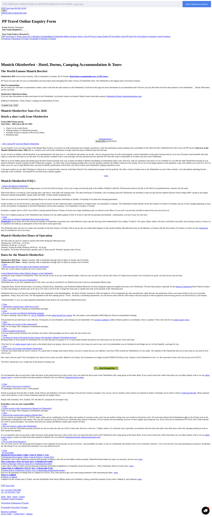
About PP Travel (127, 36)
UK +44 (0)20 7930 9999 (11, 490)
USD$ (23, 13)
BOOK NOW (20, 8)
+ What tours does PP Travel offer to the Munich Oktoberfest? (25, 267)
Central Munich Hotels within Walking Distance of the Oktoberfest (27, 273)
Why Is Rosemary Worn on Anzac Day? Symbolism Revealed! (27, 461)
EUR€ (8, 13)
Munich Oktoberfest (55, 36)
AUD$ (13, 13)
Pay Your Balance (141, 36)
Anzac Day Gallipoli (30, 36)
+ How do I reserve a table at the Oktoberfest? (19, 426)
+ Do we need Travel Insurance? (13, 442)
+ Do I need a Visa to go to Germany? (16, 386)
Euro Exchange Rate (107, 368)
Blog (9, 497)
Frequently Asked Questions (159, 36)
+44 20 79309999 (37, 315)
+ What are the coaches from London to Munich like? (21, 415)
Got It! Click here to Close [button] (197, 4)
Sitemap (29, 514)
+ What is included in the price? (13, 331)
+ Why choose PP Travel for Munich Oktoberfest (20, 144)
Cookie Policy (19, 514)
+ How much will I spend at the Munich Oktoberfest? (21, 348)
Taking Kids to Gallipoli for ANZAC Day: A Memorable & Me (27, 468)
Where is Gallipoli (8, 475)
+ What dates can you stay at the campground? (19, 324)
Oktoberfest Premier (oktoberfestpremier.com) (124, 96)
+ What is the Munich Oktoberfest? (14, 186)
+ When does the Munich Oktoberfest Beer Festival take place (25, 219)
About (14, 497)
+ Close (4, 217)
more (140, 459)
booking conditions (101, 320)
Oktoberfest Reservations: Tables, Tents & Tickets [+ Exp (25, 455)
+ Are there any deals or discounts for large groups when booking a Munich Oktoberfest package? (39, 337)
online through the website (61, 315)
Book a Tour (83, 36)
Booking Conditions (9, 512)
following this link (189, 393)
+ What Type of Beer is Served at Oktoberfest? (19, 280)
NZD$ (18, 13)
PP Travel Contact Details (98, 36)
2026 (16, 105)
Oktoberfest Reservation (74, 377)
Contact (22, 497)
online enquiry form (181, 320)
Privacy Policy (6, 514)
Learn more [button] (78, 4)
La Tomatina (43, 36)
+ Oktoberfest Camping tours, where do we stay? (20, 306)
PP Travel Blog (114, 36)
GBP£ (4, 11)
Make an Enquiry (70, 36)
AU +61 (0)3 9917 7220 (10, 492)
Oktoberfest (6, 221)
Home (19, 36)
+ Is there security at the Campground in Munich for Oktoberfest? (26, 408)
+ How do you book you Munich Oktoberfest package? (22, 313)
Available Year (7, 105)
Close (106, 176)
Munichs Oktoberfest (184, 287)
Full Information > (106, 139)
